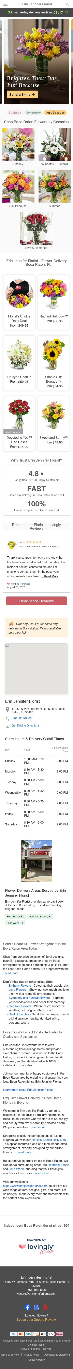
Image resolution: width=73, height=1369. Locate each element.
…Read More (49, 576)
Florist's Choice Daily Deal (48, 1139)
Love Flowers (18, 989)
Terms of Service (10, 1354)
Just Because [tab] (55, 112)
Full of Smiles (25, 546)
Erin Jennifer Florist (37, 4)
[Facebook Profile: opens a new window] (27, 1307)
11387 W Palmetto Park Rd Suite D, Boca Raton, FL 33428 (36, 1284)
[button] (64, 1360)
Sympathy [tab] (33, 112)
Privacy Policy (31, 1354)
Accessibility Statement (57, 1354)
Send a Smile (19, 94)
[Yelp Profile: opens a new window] (45, 1307)
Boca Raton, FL (15, 916)
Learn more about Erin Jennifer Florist (28, 1089)
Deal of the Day (19, 1014)
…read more (10, 973)
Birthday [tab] (15, 112)
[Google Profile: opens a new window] (36, 1307)
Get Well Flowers (20, 1006)
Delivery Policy (36, 1359)
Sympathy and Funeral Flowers (29, 997)
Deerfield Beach (58, 1164)
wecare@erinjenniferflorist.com (36, 1293)
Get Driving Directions (26, 725)
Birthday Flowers (20, 985)
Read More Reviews (36, 600)
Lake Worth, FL (15, 923)
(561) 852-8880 (22, 718)
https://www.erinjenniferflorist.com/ (25, 1185)
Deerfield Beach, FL (40, 916)
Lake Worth (16, 1169)
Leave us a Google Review (36, 1319)
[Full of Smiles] (12, 545)
